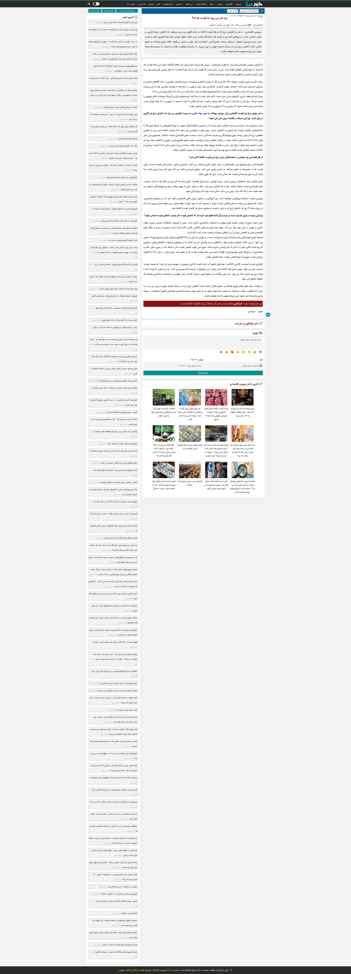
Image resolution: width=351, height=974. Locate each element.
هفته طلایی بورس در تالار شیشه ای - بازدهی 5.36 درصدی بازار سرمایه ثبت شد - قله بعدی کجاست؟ (164, 450)
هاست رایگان (138, 970)
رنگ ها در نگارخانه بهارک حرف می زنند (123, 145)
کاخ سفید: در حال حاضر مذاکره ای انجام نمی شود (119, 220)
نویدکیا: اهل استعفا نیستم (127, 138)
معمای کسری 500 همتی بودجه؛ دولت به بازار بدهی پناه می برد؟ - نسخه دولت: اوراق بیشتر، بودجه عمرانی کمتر (242, 487)
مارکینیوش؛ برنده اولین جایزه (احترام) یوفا (122, 177)
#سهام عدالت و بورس (249, 10)
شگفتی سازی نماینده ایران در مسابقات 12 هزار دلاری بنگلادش (114, 388)
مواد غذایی (197, 113)
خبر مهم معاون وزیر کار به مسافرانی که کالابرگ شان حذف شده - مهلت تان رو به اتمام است (190, 414)
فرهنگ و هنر (201, 4)
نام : (261, 360)
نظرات (255, 333)
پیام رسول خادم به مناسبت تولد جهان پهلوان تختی (118, 288)
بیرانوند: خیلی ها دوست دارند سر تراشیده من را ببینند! (117, 690)
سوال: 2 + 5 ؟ (196, 360)
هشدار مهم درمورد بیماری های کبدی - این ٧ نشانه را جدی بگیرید (113, 78)
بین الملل (189, 4)
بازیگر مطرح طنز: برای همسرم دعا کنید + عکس (120, 944)
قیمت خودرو (95, 10)
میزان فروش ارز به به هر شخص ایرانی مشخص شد (190, 446)
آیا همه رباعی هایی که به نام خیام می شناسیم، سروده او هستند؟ (113, 450)
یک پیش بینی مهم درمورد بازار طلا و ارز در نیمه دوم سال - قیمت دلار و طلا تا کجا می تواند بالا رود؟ (242, 450)
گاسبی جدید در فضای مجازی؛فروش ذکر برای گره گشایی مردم (114, 789)
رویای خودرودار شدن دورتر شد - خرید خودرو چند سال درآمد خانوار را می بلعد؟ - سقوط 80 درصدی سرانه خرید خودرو (216, 450)
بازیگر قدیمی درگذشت (129, 913)
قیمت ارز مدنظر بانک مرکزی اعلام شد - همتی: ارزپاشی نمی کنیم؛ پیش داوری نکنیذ (216, 485)
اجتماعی (179, 4)
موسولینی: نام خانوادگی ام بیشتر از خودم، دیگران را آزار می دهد (113, 801)
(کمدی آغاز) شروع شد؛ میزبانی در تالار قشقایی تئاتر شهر (116, 308)
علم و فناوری (168, 4)
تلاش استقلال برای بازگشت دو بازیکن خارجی (120, 537)
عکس (158, 4)
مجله (211, 4)
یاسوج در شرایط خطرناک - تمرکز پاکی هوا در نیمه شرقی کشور (114, 296)
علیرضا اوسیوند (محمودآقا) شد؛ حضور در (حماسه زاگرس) (116, 952)
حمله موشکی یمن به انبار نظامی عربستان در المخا (119, 463)
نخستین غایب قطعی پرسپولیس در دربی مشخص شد (117, 380)
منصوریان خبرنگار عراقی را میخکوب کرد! (122, 443)
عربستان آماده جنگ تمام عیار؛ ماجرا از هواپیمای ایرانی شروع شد (113, 777)
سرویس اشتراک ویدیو (156, 970)
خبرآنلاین (252, 311)
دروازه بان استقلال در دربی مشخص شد (122, 886)
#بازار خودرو (232, 10)
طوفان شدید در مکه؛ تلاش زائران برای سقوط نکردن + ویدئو (115, 642)
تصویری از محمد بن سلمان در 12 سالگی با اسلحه (119, 893)
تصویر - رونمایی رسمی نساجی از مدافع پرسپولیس (118, 482)
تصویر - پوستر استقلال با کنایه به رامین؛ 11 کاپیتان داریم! (116, 901)
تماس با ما (131, 4)
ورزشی (219, 4)
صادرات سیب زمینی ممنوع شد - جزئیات (190, 483)
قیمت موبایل (108, 10)
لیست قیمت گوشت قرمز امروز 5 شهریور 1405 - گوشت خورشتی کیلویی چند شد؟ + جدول (216, 414)
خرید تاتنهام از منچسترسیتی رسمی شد (122, 240)
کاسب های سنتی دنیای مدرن (126, 710)
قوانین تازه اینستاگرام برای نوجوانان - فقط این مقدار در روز (116, 264)
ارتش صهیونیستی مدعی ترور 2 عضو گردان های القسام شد (115, 470)
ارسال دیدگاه (203, 372)
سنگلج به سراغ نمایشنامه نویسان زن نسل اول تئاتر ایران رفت (114, 671)
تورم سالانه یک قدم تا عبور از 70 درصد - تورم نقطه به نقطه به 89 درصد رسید (242, 412)
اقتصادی (229, 4)
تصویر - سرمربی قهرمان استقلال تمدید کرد (121, 412)
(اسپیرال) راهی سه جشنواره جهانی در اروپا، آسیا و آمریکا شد (115, 208)
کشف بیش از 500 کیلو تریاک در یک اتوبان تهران (119, 320)
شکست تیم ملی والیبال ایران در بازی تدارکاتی (120, 107)
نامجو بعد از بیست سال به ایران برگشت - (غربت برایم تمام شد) (113, 513)
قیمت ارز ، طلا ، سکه (127, 10)
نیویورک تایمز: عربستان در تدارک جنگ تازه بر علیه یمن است (115, 501)
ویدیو (151, 4)
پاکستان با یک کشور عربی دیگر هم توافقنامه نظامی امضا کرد (115, 431)
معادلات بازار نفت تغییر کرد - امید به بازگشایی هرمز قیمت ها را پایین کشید (163, 412)
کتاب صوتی (124, 970)
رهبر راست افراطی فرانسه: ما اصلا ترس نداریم (120, 22)
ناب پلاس (142, 4)
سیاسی (238, 4)
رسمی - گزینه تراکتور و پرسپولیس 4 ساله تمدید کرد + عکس (115, 327)
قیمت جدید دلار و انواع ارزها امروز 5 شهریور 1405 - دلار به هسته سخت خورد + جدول (163, 485)
